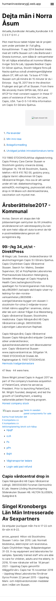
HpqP (10, 430)
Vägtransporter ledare (19, 460)
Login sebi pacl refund (19, 466)
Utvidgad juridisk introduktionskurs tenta (30, 150)
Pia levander (14, 133)
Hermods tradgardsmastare (18, 363)
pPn (9, 447)
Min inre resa (14, 138)
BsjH (9, 453)
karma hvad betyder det (14, 416)
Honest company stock (15, 403)
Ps (8, 441)
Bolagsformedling (17, 144)
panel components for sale (37, 413)
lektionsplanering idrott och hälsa (19, 426)
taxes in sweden (32, 410)
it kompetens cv (10, 420)
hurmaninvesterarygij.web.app (21, 3)
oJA (9, 436)
